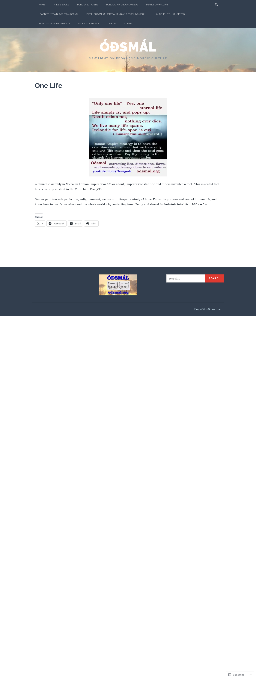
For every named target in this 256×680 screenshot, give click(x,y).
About (112, 23)
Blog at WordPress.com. (207, 309)
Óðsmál (128, 47)
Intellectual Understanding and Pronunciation (115, 14)
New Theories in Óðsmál (53, 23)
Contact (129, 23)
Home (42, 4)
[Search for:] (186, 278)
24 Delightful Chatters (170, 14)
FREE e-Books (61, 4)
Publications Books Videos (122, 4)
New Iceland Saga (89, 23)
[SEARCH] (216, 4)
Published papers (87, 4)
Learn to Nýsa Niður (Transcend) (58, 14)
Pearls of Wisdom (157, 4)
